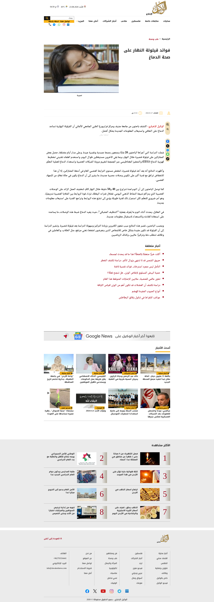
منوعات (139, 583)
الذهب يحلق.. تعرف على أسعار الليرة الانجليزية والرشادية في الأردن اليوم (125, 510)
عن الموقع (87, 558)
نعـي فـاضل (112, 578)
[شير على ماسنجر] (167, 150)
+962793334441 (60, 558)
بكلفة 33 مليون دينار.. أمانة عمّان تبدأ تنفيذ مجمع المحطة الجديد (156, 379)
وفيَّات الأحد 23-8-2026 (96, 411)
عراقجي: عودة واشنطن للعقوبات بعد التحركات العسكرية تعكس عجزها (159, 413)
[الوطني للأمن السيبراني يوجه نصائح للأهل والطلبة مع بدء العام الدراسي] (86, 458)
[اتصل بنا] (50, 24)
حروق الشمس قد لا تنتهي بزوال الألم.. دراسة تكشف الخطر (130, 260)
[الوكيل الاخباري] (163, 538)
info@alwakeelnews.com (57, 568)
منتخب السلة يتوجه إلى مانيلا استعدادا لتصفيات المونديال (124, 412)
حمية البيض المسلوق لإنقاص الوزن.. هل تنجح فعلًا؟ (133, 273)
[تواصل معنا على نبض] (68, 24)
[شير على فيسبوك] (167, 141)
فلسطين (135, 21)
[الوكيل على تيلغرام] (119, 591)
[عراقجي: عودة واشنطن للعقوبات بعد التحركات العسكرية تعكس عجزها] (155, 398)
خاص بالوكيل (162, 578)
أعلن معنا (93, 21)
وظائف (164, 573)
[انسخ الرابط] (167, 159)
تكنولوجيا (113, 568)
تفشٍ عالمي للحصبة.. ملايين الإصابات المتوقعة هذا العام (131, 279)
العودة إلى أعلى (52, 538)
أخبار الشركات (109, 21)
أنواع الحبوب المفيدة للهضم (146, 291)
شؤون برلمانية (161, 568)
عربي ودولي (162, 407)
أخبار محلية (162, 373)
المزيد (81, 21)
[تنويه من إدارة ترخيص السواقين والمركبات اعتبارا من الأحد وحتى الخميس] (86, 512)
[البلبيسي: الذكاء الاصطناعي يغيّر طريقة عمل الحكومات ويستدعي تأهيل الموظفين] (91, 363)
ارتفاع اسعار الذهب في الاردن (126, 491)
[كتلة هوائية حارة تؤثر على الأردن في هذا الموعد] (150, 476)
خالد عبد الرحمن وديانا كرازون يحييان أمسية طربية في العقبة (123, 378)
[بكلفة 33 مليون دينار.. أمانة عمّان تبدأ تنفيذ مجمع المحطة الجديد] (155, 363)
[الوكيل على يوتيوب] (103, 591)
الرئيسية (166, 39)
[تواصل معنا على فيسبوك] (54, 24)
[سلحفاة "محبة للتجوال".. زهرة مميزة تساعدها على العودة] (59, 398)
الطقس (164, 563)
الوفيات (99, 407)
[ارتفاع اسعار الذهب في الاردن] (150, 494)
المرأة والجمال (111, 563)
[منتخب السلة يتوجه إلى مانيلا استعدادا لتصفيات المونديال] (123, 398)
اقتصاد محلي (162, 558)
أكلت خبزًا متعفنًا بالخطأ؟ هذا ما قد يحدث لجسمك (134, 254)
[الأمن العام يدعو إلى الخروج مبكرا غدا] (86, 494)
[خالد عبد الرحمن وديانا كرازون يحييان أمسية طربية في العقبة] (123, 363)
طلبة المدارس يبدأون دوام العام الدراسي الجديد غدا (62, 473)
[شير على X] (167, 146)
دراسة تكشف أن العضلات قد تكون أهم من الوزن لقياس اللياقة (128, 285)
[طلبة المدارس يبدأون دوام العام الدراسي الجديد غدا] (86, 476)
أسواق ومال (137, 578)
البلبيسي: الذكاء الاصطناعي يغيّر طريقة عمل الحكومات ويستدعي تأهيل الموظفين (92, 379)
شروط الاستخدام (84, 568)
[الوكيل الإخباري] (157, 8)
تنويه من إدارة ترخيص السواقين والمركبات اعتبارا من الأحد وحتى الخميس (62, 510)
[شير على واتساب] (167, 154)
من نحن (89, 553)
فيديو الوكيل (162, 583)
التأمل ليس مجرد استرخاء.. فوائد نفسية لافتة (137, 266)
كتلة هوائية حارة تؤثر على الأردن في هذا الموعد (125, 473)
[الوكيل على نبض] (127, 591)
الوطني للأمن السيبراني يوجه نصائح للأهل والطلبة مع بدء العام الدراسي (61, 456)
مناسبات (113, 573)
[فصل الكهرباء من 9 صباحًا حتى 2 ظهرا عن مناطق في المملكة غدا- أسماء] (150, 458)
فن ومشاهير (111, 553)
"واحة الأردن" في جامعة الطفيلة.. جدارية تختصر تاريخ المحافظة (60, 379)
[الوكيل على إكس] (95, 591)
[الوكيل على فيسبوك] (87, 591)
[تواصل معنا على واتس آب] (59, 24)
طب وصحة (153, 39)
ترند (140, 563)
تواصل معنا (87, 563)
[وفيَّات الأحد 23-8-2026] (91, 398)
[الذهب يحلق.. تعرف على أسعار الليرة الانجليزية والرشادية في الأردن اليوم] (150, 512)
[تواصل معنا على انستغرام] (64, 24)
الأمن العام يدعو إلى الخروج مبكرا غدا (61, 491)
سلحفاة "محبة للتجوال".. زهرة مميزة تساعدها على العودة (59, 412)
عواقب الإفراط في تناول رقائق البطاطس (139, 297)
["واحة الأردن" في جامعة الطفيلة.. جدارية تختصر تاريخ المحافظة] (59, 363)
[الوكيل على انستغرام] (112, 591)
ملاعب (124, 21)
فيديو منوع (66, 407)
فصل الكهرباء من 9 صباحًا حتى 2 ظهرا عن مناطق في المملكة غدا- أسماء (125, 456)
